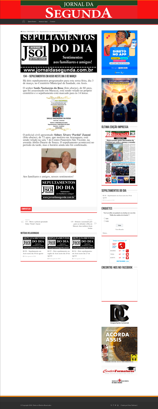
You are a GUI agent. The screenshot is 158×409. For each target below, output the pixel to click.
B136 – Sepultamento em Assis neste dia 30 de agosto (33, 252)
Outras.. (105, 233)
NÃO (107, 221)
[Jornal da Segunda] (79, 9)
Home (24, 21)
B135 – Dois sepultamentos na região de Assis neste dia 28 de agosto (59, 253)
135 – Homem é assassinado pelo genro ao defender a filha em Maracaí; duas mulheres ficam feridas (81, 224)
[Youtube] (118, 405)
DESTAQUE (31, 31)
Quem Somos (32, 21)
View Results (119, 229)
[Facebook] (113, 405)
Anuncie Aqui (43, 21)
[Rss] (111, 405)
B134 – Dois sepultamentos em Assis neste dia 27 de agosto (82, 253)
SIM (107, 219)
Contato (52, 21)
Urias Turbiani (132, 405)
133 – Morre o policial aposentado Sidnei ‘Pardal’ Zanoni (36, 222)
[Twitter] (115, 405)
